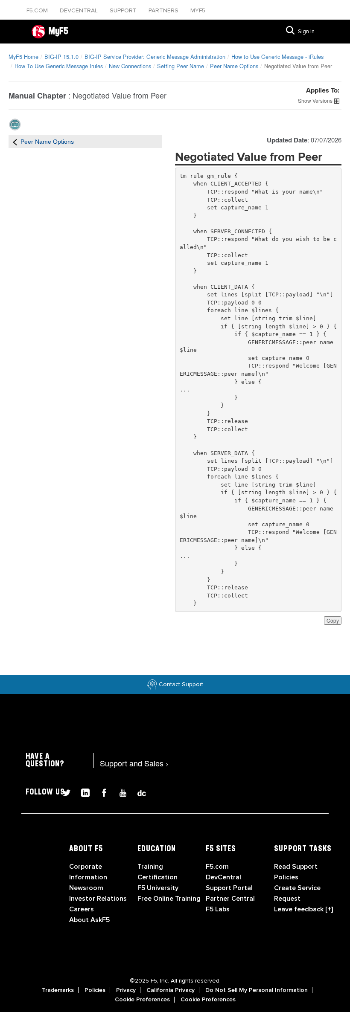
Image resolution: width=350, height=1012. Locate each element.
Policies (95, 990)
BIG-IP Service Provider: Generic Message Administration (155, 56)
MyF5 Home (23, 56)
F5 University (157, 888)
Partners (164, 10)
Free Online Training (169, 898)
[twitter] (63, 791)
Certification (157, 877)
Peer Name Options (234, 66)
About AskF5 (89, 920)
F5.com (38, 10)
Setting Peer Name (180, 66)
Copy (333, 620)
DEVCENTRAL (79, 10)
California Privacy (170, 990)
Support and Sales (134, 763)
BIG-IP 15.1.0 (61, 56)
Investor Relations (98, 898)
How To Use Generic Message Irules (59, 66)
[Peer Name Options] (15, 141)
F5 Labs (218, 909)
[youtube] (119, 791)
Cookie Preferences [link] (142, 1000)
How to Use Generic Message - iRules (277, 56)
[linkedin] (82, 791)
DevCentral (223, 877)
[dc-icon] (137, 791)
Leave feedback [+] (303, 909)
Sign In (306, 31)
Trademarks (58, 990)
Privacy (126, 990)
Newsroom (86, 888)
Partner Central (230, 898)
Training (150, 866)
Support (124, 10)
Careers (81, 909)
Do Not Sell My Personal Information (256, 990)
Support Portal (229, 888)
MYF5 (197, 10)
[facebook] (100, 791)
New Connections (130, 66)
